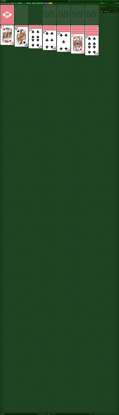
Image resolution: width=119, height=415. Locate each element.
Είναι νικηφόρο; (53, 413)
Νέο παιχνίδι (28, 3)
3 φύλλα (15, 3)
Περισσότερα (19, 3)
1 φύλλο (12, 3)
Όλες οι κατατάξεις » (115, 11)
